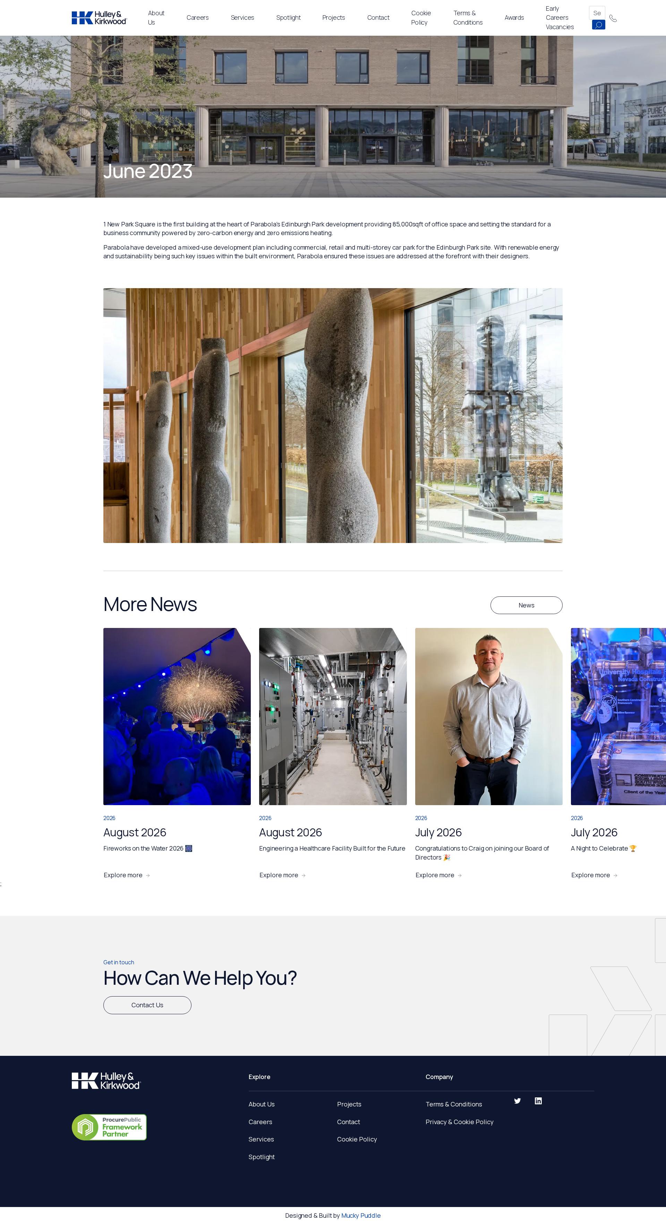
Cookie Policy (357, 1139)
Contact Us (147, 1005)
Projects (334, 17)
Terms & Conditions (454, 1104)
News (527, 605)
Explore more (123, 875)
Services (242, 17)
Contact (348, 1122)
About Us (262, 1104)
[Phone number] (613, 18)
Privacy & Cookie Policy (460, 1122)
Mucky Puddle (361, 1215)
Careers (260, 1122)
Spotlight (288, 17)
